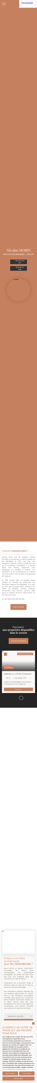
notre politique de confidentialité (13, 1069)
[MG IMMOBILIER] (28, 4)
